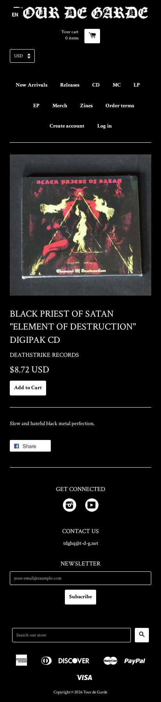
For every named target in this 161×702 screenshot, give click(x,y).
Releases (69, 85)
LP (137, 85)
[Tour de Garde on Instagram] (69, 506)
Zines (86, 105)
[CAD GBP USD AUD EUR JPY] (80, 58)
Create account (67, 125)
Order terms (120, 105)
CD (96, 85)
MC (117, 85)
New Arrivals (31, 85)
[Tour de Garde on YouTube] (91, 506)
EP (36, 105)
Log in (104, 125)
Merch (59, 105)
